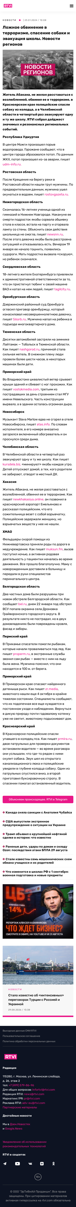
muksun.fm (54, 549)
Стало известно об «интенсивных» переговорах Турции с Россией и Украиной (36, 999)
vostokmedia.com (26, 389)
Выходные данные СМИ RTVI (19, 1030)
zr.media (51, 689)
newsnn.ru (55, 234)
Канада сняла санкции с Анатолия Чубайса (39, 812)
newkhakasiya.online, (28, 499)
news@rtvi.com (34, 1094)
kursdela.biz (11, 464)
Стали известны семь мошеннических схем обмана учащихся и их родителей (37, 860)
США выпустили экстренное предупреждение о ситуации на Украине (34, 823)
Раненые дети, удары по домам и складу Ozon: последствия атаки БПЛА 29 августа (35, 848)
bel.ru (22, 604)
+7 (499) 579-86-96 (21, 1085)
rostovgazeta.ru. (57, 194)
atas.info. (44, 424)
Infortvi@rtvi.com (43, 1089)
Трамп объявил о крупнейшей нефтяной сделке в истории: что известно (35, 835)
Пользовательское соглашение (21, 1036)
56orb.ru (19, 319)
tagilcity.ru (62, 289)
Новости (9, 20)
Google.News (13, 1128)
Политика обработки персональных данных (29, 1041)
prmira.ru (64, 739)
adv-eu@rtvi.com (33, 1103)
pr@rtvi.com (32, 1098)
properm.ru (21, 654)
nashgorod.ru (29, 349)
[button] (72, 6)
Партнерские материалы (20, 1107)
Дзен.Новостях (20, 1124)
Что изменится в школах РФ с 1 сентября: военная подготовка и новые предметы (36, 873)
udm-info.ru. (12, 164)
